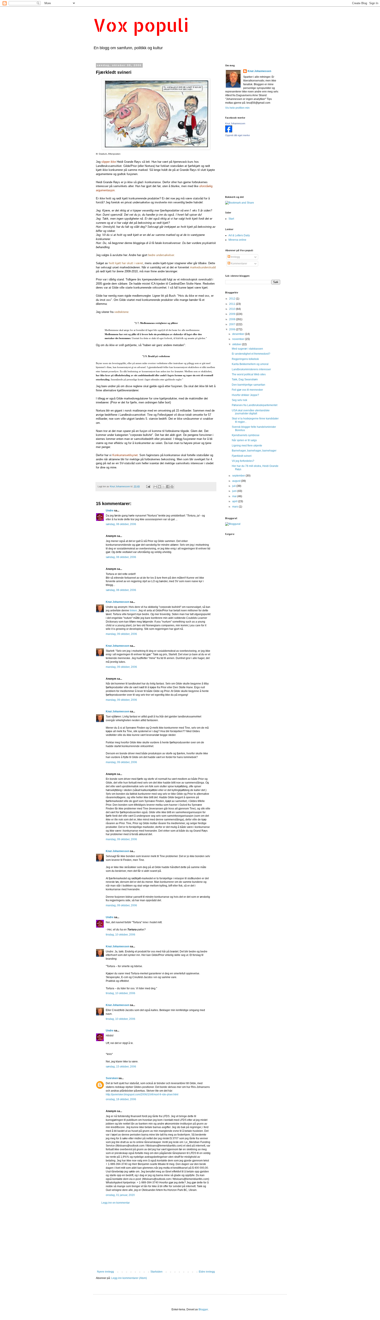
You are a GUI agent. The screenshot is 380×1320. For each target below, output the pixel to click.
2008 (232, 319)
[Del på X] (163, 486)
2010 (232, 309)
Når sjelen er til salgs (244, 440)
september (239, 475)
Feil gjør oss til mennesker (247, 389)
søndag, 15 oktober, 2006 (121, 1066)
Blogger (203, 1309)
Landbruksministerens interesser (251, 369)
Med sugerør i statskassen (247, 348)
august (236, 480)
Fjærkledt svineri (242, 455)
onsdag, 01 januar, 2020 (120, 1195)
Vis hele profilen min (237, 107)
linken (133, 610)
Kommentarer (238, 263)
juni (234, 491)
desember (238, 334)
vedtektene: (121, 312)
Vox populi (141, 25)
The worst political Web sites (249, 374)
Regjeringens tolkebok (245, 359)
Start (231, 218)
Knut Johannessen (117, 601)
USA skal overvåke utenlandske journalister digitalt (251, 412)
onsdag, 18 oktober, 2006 (121, 1099)
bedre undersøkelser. (161, 255)
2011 (232, 303)
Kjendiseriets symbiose (245, 435)
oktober (237, 344)
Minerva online (237, 239)
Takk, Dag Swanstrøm (245, 379)
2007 (232, 324)
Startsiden (156, 1271)
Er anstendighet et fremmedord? (251, 353)
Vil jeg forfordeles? (243, 460)
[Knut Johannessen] (228, 131)
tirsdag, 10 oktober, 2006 (120, 934)
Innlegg (235, 256)
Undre (109, 510)
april (235, 501)
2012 (232, 298)
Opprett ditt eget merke (237, 135)
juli (234, 486)
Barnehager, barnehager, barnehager (254, 450)
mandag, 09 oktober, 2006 (121, 634)
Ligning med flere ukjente (247, 445)
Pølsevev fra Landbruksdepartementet (254, 405)
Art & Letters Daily (239, 235)
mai (234, 496)
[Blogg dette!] (159, 486)
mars (235, 506)
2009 (232, 314)
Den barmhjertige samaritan (248, 384)
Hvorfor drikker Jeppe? (245, 395)
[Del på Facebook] (168, 486)
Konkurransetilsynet (125, 455)
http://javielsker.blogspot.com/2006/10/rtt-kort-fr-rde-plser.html (142, 1094)
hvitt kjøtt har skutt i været (126, 263)
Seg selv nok (239, 400)
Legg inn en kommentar (115, 1202)
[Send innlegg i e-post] (148, 486)
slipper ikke (108, 161)
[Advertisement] (156, 1237)
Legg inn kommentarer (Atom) (129, 1278)
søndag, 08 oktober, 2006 (121, 524)
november (238, 339)
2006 (232, 329)
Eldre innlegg (207, 1271)
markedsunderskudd (203, 267)
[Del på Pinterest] (172, 486)
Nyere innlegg (105, 1271)
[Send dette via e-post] (155, 486)
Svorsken (112, 1078)
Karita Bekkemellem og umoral (250, 364)
